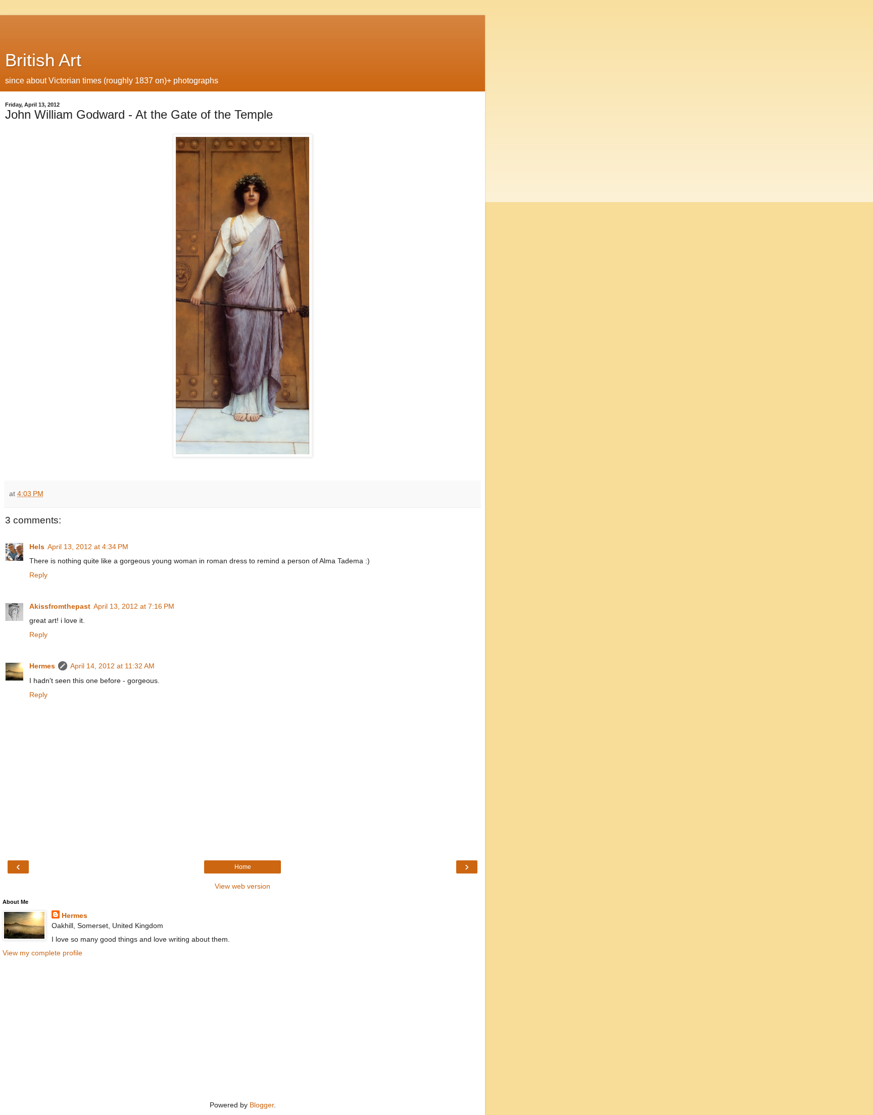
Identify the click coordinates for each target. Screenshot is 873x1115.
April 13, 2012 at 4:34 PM (87, 547)
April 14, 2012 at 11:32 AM (112, 666)
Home (242, 866)
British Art (43, 60)
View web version (242, 886)
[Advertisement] (242, 27)
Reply (38, 575)
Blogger (262, 1105)
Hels (36, 547)
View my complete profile (42, 953)
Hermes (42, 666)
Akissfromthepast (59, 606)
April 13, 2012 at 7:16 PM (133, 606)
